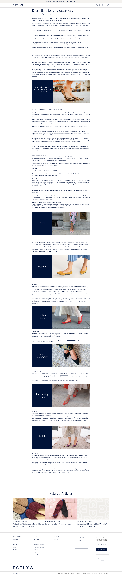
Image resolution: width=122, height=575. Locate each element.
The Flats (34, 42)
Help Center (36, 539)
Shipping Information (39, 544)
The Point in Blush (63, 249)
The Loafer (60, 140)
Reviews (15, 549)
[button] (27, 5)
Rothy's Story (16, 544)
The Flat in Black (71, 340)
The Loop (34, 14)
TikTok (102, 560)
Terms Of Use (86, 573)
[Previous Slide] (23, 1)
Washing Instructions (39, 547)
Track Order (82, 540)
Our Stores (15, 539)
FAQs (35, 552)
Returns (36, 542)
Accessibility (37, 554)
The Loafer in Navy (83, 182)
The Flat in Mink (72, 173)
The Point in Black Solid (72, 380)
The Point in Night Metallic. (44, 464)
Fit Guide (36, 549)
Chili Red (49, 199)
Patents (72, 573)
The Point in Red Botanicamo (39, 251)
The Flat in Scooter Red (49, 341)
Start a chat (81, 537)
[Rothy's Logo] (18, 5)
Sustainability (16, 542)
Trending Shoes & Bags (45, 14)
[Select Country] (100, 5)
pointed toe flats (64, 375)
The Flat (60, 417)
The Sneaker (49, 195)
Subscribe (101, 549)
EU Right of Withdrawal (103, 573)
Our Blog (15, 547)
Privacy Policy (78, 573)
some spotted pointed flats (71, 242)
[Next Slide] (99, 1)
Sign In (56, 539)
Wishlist (56, 542)
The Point (68, 418)
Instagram (103, 557)
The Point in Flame (51, 165)
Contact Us (81, 547)
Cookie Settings (93, 573)
